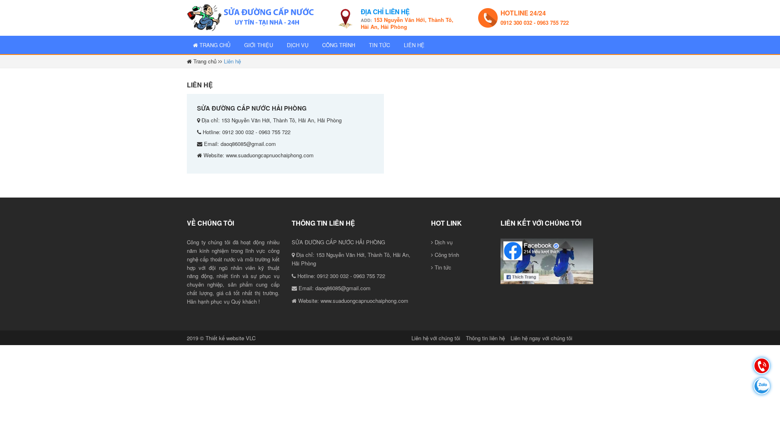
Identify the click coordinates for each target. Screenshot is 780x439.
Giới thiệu (258, 45)
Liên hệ (414, 45)
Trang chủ (214, 45)
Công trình (338, 45)
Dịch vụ (297, 45)
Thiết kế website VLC (231, 338)
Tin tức (379, 45)
